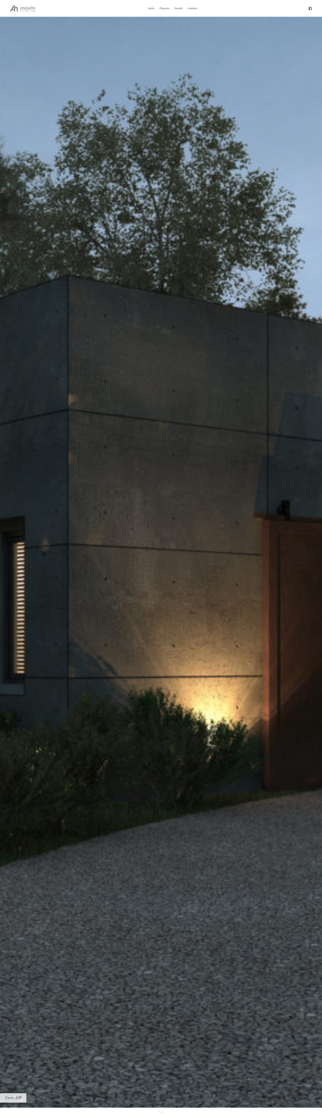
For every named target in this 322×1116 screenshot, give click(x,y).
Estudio (178, 8)
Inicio (151, 8)
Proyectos (164, 8)
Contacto (192, 8)
